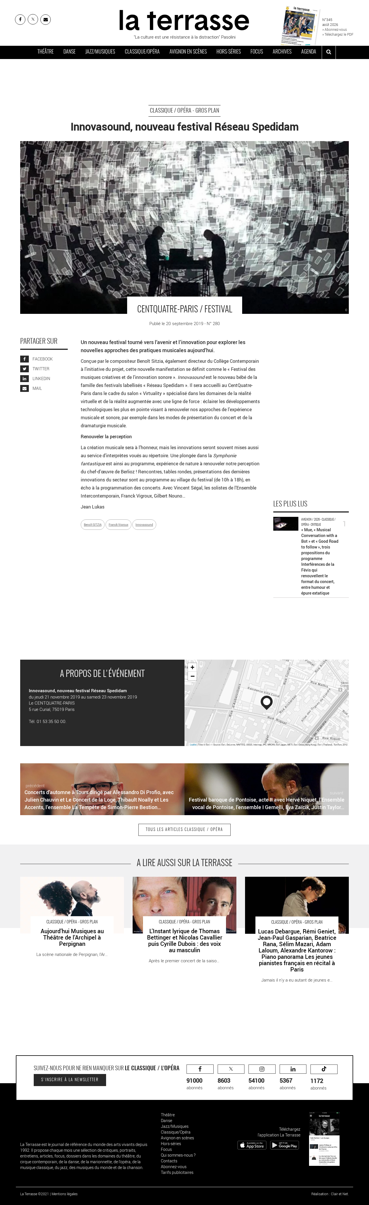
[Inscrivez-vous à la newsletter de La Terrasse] (45, 19)
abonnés (195, 1084)
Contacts (169, 1161)
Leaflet (193, 744)
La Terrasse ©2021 (34, 1193)
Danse (69, 52)
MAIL (37, 388)
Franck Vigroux (118, 525)
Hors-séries (228, 52)
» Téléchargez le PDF (337, 34)
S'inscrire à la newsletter (70, 1080)
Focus (257, 52)
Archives (282, 52)
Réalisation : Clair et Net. (330, 1193)
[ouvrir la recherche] (329, 52)
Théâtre (45, 52)
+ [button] (192, 667)
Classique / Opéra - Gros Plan (184, 111)
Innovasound (144, 525)
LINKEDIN (41, 378)
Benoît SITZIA (92, 525)
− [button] (193, 676)
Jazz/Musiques (100, 52)
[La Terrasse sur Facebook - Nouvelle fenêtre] (20, 19)
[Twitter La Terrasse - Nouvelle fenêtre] (33, 19)
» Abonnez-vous (334, 29)
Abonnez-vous (174, 1166)
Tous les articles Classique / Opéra (184, 830)
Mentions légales (65, 1193)
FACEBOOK (42, 359)
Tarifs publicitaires (177, 1172)
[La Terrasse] (184, 19)
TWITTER (40, 368)
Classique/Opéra (142, 52)
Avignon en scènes (188, 52)
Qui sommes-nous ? (178, 1155)
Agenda (308, 52)
